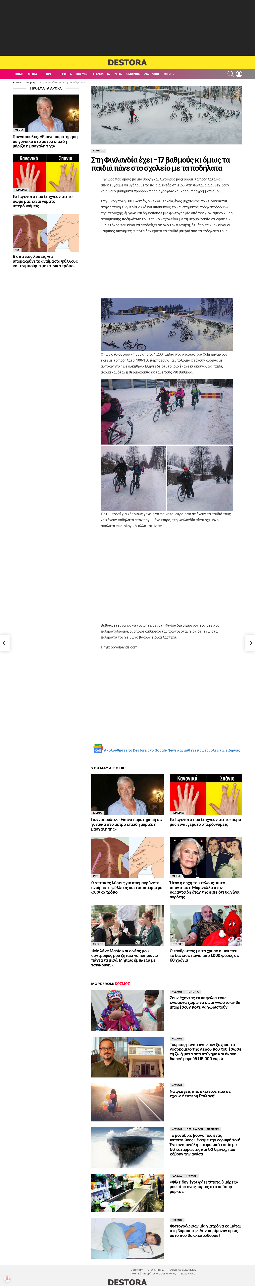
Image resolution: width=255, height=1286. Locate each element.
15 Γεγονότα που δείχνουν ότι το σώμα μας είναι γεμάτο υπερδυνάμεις (205, 822)
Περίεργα (65, 74)
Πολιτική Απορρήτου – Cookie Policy (153, 1273)
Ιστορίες (48, 74)
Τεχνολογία (101, 74)
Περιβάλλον (194, 1129)
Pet (95, 876)
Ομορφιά (133, 74)
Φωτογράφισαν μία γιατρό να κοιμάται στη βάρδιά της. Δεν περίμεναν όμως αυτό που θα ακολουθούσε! (205, 1230)
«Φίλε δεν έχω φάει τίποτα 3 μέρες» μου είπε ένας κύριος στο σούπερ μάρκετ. (204, 1186)
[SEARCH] (231, 74)
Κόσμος (82, 74)
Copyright (136, 1269)
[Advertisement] (127, 28)
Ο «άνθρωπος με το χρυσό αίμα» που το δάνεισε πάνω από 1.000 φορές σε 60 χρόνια (204, 955)
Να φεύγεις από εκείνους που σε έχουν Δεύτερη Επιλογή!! (200, 1093)
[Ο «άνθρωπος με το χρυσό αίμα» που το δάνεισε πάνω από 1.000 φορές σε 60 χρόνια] (206, 925)
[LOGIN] (239, 74)
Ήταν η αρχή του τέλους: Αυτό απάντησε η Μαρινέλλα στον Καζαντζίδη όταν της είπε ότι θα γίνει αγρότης (204, 890)
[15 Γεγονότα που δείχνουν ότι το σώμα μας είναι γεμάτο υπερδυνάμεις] (206, 794)
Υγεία (118, 74)
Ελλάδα (177, 1176)
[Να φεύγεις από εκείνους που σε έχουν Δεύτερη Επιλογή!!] (127, 1102)
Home (19, 74)
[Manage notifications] (7, 1279)
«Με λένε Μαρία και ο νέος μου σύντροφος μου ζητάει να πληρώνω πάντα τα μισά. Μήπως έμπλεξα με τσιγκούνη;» (124, 958)
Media (32, 74)
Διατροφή (151, 74)
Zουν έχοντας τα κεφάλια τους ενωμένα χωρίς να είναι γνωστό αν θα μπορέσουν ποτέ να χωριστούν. (205, 1002)
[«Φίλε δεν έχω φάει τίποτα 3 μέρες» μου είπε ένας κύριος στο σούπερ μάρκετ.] (127, 1193)
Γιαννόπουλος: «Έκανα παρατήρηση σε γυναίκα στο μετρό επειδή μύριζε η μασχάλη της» (126, 824)
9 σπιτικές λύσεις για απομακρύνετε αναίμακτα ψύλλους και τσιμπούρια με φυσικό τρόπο (126, 887)
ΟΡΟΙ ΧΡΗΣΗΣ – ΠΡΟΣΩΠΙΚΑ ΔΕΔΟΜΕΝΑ (172, 1269)
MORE (168, 74)
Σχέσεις (98, 944)
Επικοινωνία (188, 1273)
